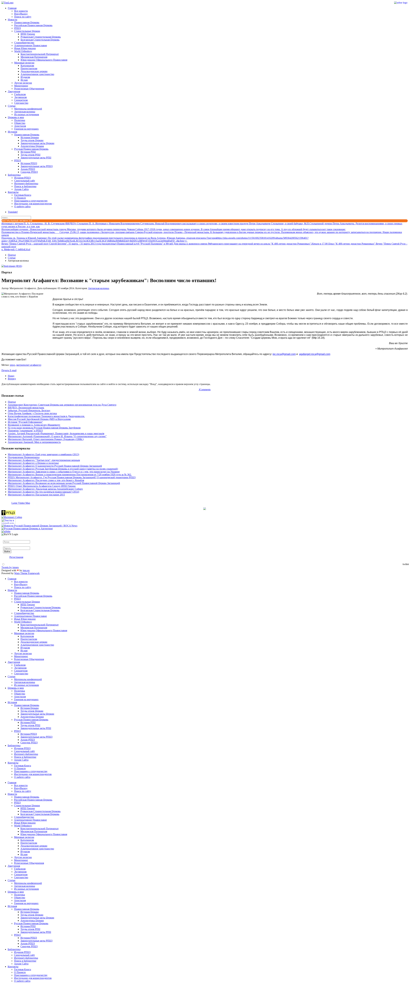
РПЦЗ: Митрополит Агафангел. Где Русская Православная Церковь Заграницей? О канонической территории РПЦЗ (71, 477)
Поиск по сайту (22, 16)
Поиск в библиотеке (25, 186)
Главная (12, 8)
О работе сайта (22, 206)
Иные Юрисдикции (25, 48)
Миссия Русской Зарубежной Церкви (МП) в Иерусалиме (39, 419)
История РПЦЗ (29, 163)
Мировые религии (24, 62)
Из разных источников (26, 114)
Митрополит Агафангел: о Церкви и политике (33, 463)
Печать (5, 370)
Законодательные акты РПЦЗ (37, 166)
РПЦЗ (17, 28)
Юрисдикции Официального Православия (44, 59)
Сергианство (21, 103)
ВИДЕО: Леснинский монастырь (26, 407)
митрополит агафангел (28, 365)
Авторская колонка (24, 111)
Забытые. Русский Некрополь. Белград (29, 410)
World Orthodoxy (23, 51)
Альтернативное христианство (37, 74)
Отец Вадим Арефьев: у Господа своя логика (32, 413)
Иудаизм (25, 77)
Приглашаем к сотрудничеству (31, 200)
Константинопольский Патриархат (40, 54)
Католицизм (27, 65)
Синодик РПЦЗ (29, 172)
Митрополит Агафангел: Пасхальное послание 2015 (36, 494)
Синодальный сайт (24, 180)
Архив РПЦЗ (28, 169)
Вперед (12, 378)
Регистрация (16, 557)
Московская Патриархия (34, 57)
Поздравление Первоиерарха (23, 457)
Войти (7, 551)
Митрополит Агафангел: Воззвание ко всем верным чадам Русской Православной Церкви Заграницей (64, 483)
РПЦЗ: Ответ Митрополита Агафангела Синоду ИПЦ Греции (42, 486)
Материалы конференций (28, 108)
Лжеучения (14, 91)
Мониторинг (21, 85)
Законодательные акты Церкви (37, 143)
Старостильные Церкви (27, 31)
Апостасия (20, 126)
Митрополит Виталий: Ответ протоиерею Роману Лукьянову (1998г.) (46, 439)
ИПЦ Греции (28, 34)
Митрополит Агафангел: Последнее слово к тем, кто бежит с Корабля (46, 480)
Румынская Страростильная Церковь (41, 36)
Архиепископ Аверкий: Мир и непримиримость (34, 442)
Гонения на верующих (26, 128)
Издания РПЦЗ (22, 177)
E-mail (13, 370)
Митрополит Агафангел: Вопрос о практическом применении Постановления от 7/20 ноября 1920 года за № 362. (70, 474)
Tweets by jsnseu (10, 567)
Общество (19, 123)
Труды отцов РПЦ (30, 154)
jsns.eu (26, 570)
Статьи (11, 105)
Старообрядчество (24, 42)
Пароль (7, 545)
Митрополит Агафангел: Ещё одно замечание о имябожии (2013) (43, 454)
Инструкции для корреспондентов (33, 203)
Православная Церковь (26, 22)
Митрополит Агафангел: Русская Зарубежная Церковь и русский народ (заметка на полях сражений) (63, 468)
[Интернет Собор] (11, 517)
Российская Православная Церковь (33, 25)
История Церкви (30, 137)
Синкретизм (21, 100)
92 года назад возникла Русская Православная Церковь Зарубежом (44, 427)
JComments (205, 389)
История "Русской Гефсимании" (25, 422)
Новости (12, 19)
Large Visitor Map (21, 503)
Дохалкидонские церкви (34, 71)
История (12, 131)
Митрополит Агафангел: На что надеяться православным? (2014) (43, 491)
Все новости (21, 11)
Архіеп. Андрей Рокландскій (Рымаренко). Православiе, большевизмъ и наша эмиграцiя (56, 433)
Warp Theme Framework (27, 573)
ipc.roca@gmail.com (284, 354)
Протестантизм (29, 68)
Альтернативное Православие (30, 45)
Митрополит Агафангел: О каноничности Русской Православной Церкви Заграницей (55, 466)
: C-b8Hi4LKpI (15, 249)
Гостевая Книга (22, 195)
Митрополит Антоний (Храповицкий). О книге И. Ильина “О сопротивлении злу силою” (57, 436)
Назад (11, 375)
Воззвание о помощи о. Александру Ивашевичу (34, 424)
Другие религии (23, 82)
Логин (6, 538)
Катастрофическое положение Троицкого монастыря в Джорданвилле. (46, 416)
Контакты (13, 192)
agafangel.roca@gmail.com (314, 354)
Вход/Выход (20, 13)
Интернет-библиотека (26, 183)
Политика (19, 120)
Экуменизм (20, 97)
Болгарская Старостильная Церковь (40, 39)
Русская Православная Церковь (31, 149)
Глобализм (20, 94)
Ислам (24, 80)
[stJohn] (5, 531)
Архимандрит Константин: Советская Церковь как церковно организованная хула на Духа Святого (62, 404)
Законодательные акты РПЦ (36, 157)
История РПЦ (28, 151)
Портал (12, 255)
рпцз (12, 365)
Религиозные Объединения (29, 88)
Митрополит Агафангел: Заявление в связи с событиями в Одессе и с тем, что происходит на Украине (64, 471)
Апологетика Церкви (32, 146)
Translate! (13, 212)
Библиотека (14, 174)
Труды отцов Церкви (32, 140)
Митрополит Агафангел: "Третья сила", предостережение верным (44, 460)
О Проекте (20, 197)
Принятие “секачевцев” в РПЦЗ (25, 430)
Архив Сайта (21, 189)
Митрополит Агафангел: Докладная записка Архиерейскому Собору (45, 489)
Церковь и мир (16, 117)
